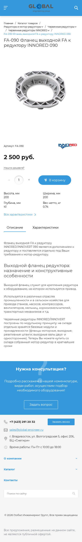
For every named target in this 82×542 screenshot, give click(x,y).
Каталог (9, 469)
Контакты (11, 480)
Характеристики (46, 227)
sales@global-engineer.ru (26, 430)
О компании (13, 458)
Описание (15, 227)
